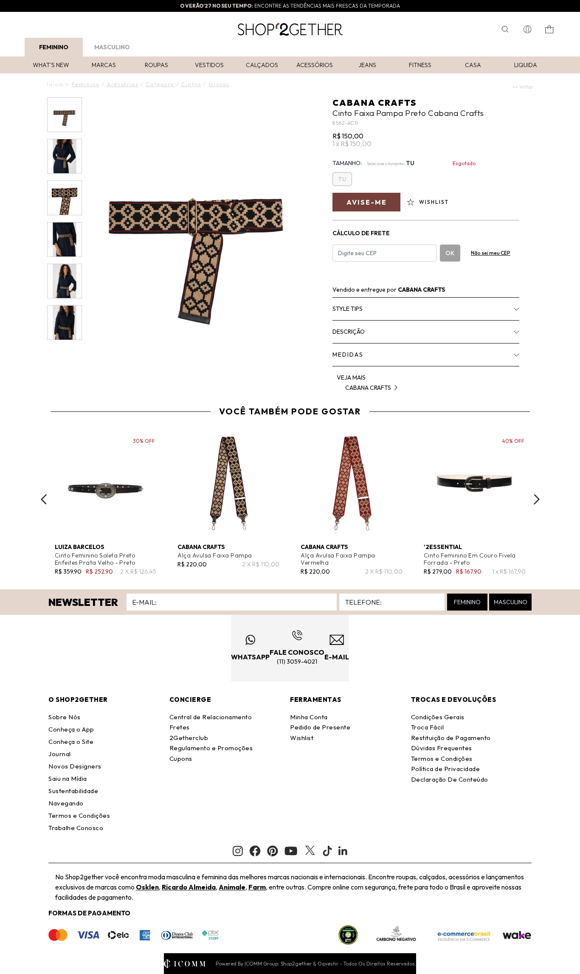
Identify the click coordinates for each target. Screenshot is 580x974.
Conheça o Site (70, 742)
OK (449, 253)
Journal (59, 754)
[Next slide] (537, 499)
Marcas (104, 65)
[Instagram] (238, 851)
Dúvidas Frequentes (441, 748)
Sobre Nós (64, 717)
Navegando (66, 803)
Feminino (53, 47)
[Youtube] (290, 851)
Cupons (180, 758)
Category (160, 84)
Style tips (347, 308)
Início (55, 84)
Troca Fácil (427, 727)
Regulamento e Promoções (211, 748)
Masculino (112, 47)
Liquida (525, 65)
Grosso (218, 84)
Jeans (367, 65)
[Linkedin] (343, 850)
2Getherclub (188, 738)
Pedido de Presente (320, 727)
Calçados (262, 65)
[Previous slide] (44, 499)
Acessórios (314, 65)
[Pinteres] (272, 850)
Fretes (179, 727)
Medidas (347, 354)
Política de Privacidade (445, 769)
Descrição (348, 331)
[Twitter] (310, 851)
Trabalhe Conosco (75, 828)
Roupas (156, 65)
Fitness (420, 65)
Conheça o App (71, 729)
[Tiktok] (327, 850)
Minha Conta (309, 717)
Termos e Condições (79, 815)
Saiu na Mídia (67, 778)
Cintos (191, 84)
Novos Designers (74, 766)
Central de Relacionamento (210, 717)
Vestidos (209, 65)
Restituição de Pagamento (451, 738)
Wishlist (301, 738)
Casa (473, 65)
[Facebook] (255, 850)
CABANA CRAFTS (374, 102)
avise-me (366, 202)
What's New (51, 65)
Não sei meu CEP (490, 253)
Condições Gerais (438, 717)
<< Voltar (522, 87)
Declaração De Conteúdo (449, 779)
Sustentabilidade (73, 791)
